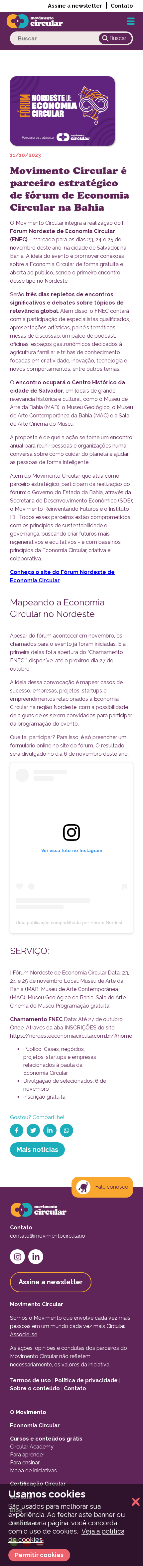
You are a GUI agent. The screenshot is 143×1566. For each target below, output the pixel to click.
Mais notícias (37, 1150)
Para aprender (27, 1454)
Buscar (117, 38)
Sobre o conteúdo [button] (35, 1388)
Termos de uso (30, 1380)
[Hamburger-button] (130, 21)
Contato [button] (122, 6)
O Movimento (28, 1412)
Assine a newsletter (75, 6)
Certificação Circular (38, 1484)
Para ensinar (25, 1462)
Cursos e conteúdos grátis (46, 1439)
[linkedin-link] (35, 1256)
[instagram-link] (17, 1256)
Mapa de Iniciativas (33, 1470)
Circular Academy (32, 1447)
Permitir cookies (39, 1554)
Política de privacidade (86, 1380)
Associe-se (23, 1334)
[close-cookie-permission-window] (134, 1502)
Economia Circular (35, 1425)
